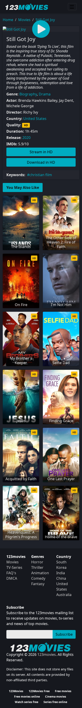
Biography (28, 94)
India (60, 572)
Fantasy (37, 583)
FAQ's (11, 572)
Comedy (38, 578)
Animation (40, 572)
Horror (37, 562)
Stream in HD (41, 151)
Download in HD (41, 162)
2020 (26, 137)
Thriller (37, 567)
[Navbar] (72, 6)
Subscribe (64, 634)
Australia (64, 594)
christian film (40, 174)
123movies (46, 654)
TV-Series (14, 567)
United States (34, 118)
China (61, 578)
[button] (41, 29)
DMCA (11, 578)
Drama (45, 94)
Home (8, 19)
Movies (24, 19)
